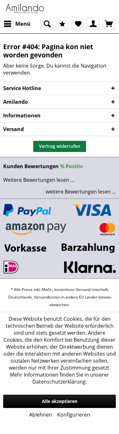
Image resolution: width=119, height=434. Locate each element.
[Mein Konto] (93, 23)
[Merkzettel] (77, 23)
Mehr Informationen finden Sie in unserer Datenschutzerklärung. (59, 378)
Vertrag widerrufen (59, 146)
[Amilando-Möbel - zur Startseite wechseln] (25, 8)
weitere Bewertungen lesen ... (81, 191)
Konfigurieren (73, 414)
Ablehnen (40, 414)
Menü (22, 23)
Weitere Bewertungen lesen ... (38, 179)
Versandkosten (47, 297)
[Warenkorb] (108, 23)
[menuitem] (17, 23)
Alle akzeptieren (59, 401)
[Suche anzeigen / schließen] (46, 23)
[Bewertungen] (62, 23)
